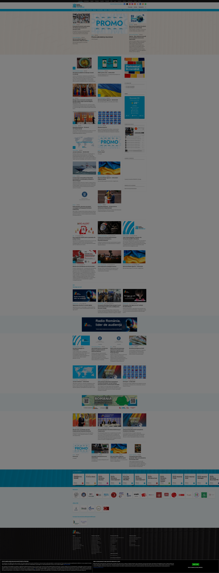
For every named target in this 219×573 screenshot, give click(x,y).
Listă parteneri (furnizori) (98, 567)
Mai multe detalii (67, 564)
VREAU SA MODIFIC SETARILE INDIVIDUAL (195, 567)
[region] (109, 566)
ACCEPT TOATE (195, 564)
